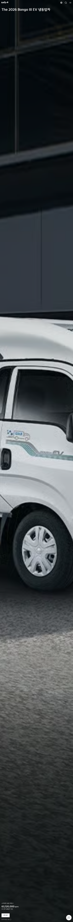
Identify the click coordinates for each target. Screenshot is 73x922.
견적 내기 (5, 915)
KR (61, 3)
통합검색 (66, 3)
